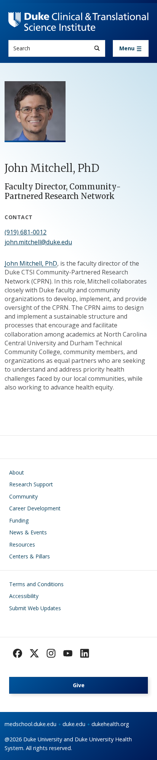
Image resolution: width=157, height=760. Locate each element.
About (16, 472)
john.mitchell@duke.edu (38, 242)
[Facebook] (17, 653)
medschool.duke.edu (30, 724)
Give (79, 685)
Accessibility (23, 596)
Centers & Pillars (29, 556)
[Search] (97, 48)
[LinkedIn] (84, 653)
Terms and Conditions (36, 584)
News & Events (28, 532)
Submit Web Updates (35, 608)
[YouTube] (67, 653)
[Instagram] (51, 653)
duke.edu (73, 724)
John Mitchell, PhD (31, 263)
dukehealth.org (110, 724)
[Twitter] (34, 653)
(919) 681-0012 (25, 232)
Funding (19, 520)
